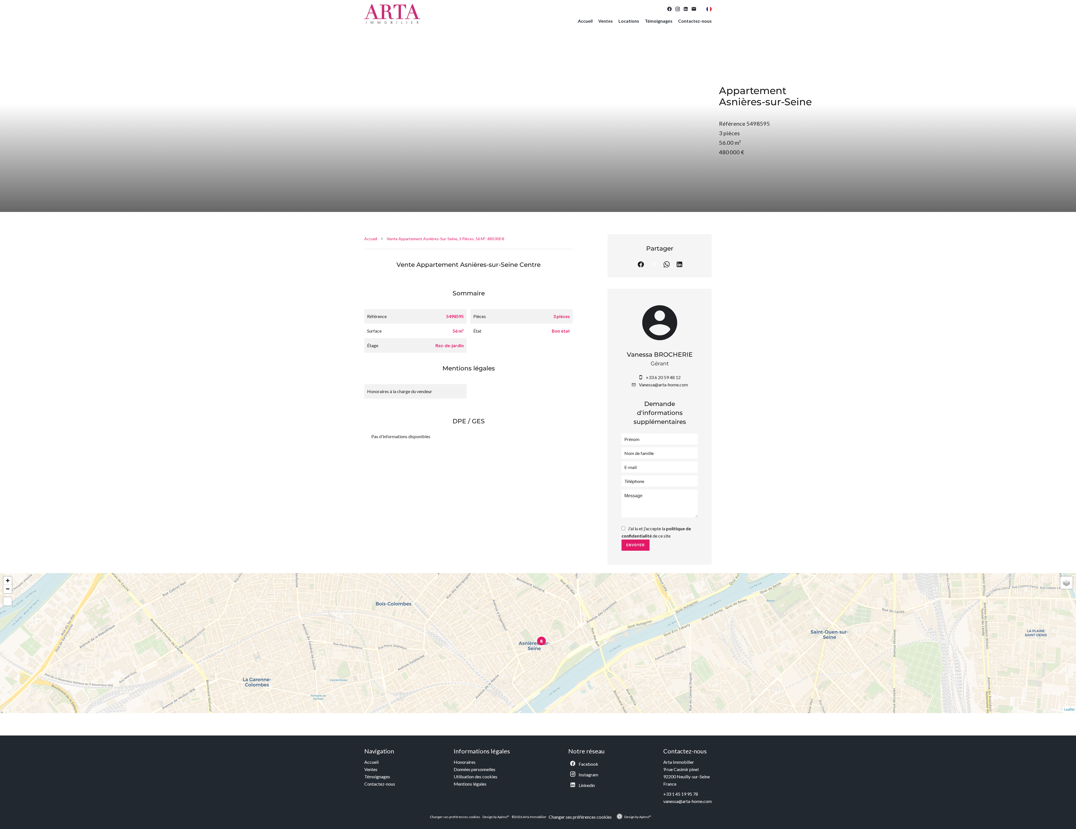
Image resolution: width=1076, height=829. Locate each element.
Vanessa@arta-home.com (663, 384)
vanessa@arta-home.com (687, 801)
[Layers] (1066, 582)
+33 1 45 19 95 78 (680, 794)
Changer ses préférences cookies (455, 817)
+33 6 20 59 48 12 (663, 377)
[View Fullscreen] (7, 601)
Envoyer (635, 545)
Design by (637, 817)
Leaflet (1069, 709)
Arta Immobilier (678, 762)
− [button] (8, 588)
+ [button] (8, 580)
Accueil (370, 238)
